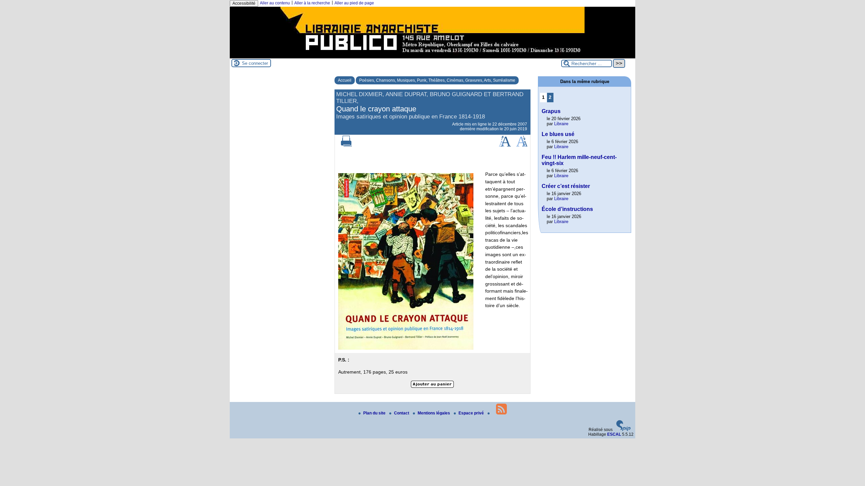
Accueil (344, 80)
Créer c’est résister (566, 186)
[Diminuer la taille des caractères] (521, 145)
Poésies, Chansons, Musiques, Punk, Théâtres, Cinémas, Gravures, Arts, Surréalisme (437, 80)
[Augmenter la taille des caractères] (505, 145)
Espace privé (472, 413)
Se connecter (255, 63)
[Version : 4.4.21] (623, 429)
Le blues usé (558, 134)
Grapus (551, 111)
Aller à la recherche (312, 3)
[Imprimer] (346, 145)
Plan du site (375, 413)
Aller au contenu (275, 3)
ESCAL (614, 434)
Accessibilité (243, 3)
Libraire (561, 123)
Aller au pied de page (354, 3)
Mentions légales (434, 413)
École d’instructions (567, 209)
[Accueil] (432, 56)
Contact (402, 413)
